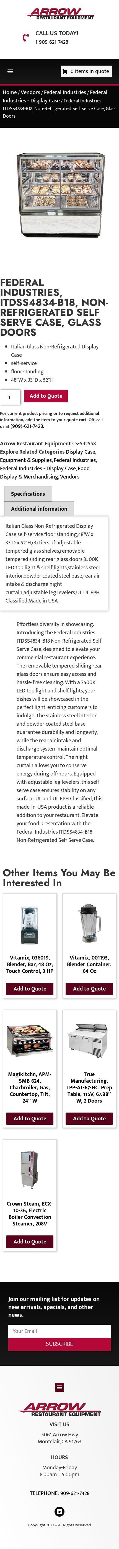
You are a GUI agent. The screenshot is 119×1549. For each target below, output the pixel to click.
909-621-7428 (74, 1493)
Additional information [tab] (39, 509)
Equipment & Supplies (26, 460)
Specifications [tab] (28, 494)
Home (10, 92)
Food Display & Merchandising (45, 473)
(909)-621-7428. (27, 426)
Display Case (80, 452)
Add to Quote (46, 396)
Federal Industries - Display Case (55, 96)
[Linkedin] (59, 1512)
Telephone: (45, 1493)
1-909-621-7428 (51, 42)
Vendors (30, 92)
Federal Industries (65, 92)
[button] (10, 71)
